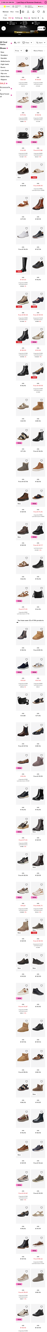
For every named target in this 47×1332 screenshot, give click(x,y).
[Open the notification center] (33, 12)
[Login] (28, 11)
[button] (27, 42)
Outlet (8, 6)
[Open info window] (45, 2)
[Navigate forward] (38, 18)
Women (6, 12)
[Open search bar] (42, 18)
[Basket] (44, 11)
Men (12, 12)
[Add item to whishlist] (26, 58)
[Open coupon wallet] (23, 11)
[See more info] (23, 88)
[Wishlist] (38, 11)
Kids (17, 12)
